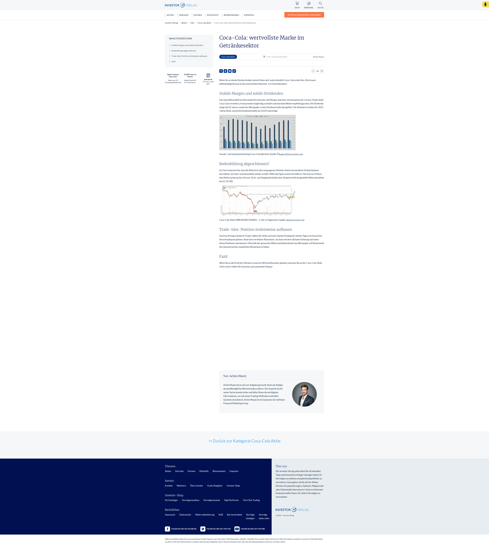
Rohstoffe (213, 15)
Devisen (198, 15)
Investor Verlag (171, 23)
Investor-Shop (233, 485)
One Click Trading (251, 500)
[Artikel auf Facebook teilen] (221, 71)
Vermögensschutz (211, 500)
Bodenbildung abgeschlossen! (184, 51)
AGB (221, 514)
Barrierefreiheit (234, 514)
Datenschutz (185, 514)
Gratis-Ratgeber (215, 485)
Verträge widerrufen (264, 516)
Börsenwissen (231, 15)
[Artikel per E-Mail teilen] (230, 71)
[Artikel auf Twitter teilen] (225, 71)
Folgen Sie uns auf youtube (253, 529)
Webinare (181, 485)
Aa (317, 71)
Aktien (170, 15)
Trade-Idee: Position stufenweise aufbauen (189, 56)
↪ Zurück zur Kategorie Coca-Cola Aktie (245, 440)
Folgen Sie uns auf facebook (183, 529)
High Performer (231, 500)
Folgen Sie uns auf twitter (219, 529)
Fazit (174, 61)
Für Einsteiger (171, 500)
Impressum (170, 514)
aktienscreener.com (294, 154)
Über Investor (196, 485)
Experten (249, 15)
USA (192, 23)
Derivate (183, 15)
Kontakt (169, 485)
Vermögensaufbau (190, 500)
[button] (485, 4)
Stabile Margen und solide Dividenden (187, 45)
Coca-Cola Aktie (204, 23)
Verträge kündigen (250, 516)
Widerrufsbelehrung (204, 514)
